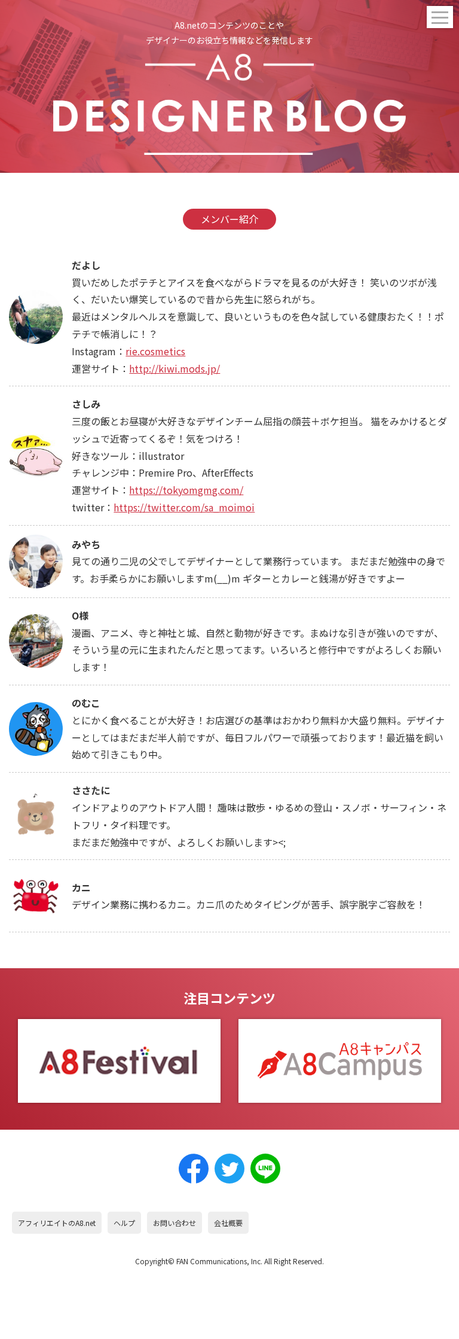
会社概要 (228, 1223)
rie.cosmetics (155, 351)
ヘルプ (124, 1223)
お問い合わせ (174, 1223)
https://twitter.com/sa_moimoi (184, 507)
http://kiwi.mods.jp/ (174, 368)
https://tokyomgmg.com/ (186, 490)
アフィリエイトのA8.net (57, 1223)
